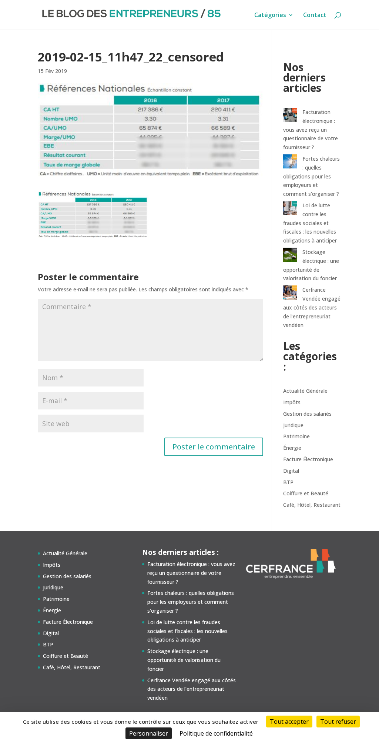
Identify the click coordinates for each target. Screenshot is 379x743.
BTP (288, 482)
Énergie (292, 447)
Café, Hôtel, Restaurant (312, 504)
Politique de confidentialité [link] (216, 733)
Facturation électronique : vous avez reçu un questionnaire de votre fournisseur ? (310, 129)
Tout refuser (338, 721)
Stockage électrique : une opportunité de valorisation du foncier (184, 659)
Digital (291, 470)
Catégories (270, 15)
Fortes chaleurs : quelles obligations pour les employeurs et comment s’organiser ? (311, 176)
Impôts (292, 402)
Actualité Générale (305, 390)
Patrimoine (296, 436)
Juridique (293, 425)
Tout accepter (289, 721)
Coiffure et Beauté (305, 493)
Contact (314, 15)
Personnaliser (148, 733)
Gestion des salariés (307, 413)
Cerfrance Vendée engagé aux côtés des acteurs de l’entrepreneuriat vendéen (312, 307)
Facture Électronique (308, 459)
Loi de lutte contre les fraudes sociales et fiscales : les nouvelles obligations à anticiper (310, 223)
